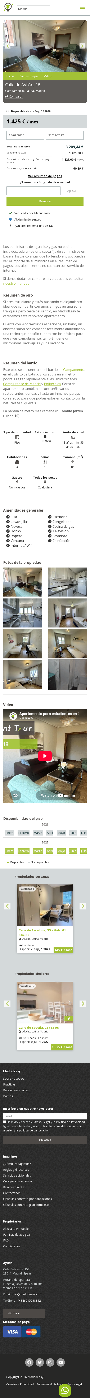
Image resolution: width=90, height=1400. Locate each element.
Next (82, 46)
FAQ (6, 1240)
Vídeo (47, 76)
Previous (7, 46)
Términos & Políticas (50, 1384)
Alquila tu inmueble (16, 1229)
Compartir (15, 96)
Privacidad (27, 1384)
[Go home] (8, 7)
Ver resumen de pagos (45, 176)
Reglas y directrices (16, 1170)
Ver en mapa (29, 76)
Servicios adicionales (17, 1175)
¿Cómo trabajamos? (17, 1164)
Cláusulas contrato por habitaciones (27, 1199)
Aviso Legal (42, 1122)
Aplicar (71, 191)
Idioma (13, 1313)
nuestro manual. (16, 283)
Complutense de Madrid (22, 384)
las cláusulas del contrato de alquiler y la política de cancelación (42, 1128)
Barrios (8, 1096)
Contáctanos (12, 1193)
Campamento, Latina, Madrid (25, 91)
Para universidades (16, 1090)
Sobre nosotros (13, 1078)
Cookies (11, 1384)
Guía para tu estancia (17, 1181)
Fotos (10, 76)
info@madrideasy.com (27, 1294)
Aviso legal (74, 1384)
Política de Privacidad (70, 1122)
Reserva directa (13, 1187)
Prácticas (9, 1084)
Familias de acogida (16, 1234)
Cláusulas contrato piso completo (26, 1205)
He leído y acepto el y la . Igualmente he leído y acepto (44, 1126)
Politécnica (52, 384)
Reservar (45, 201)
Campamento (73, 369)
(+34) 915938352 (29, 1300)
